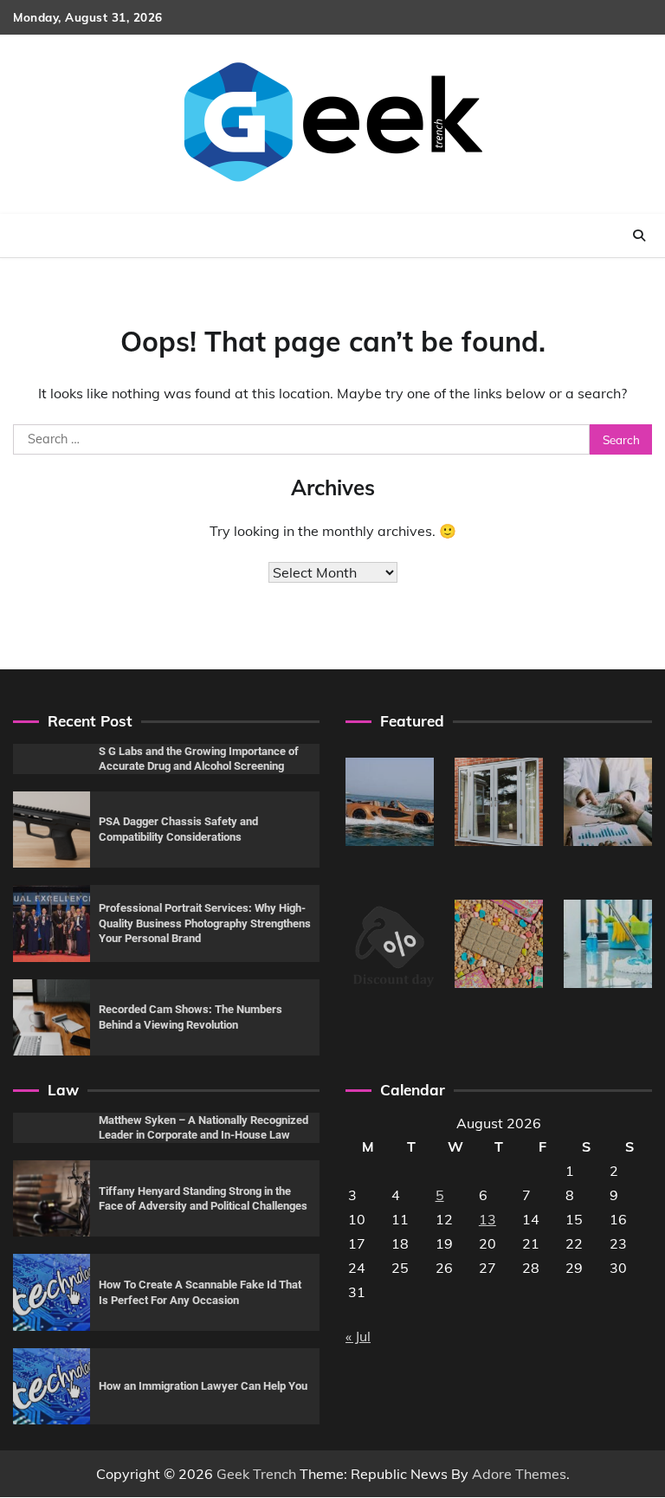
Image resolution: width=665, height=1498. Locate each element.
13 (487, 1219)
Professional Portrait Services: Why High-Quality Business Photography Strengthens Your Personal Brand (205, 923)
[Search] (639, 236)
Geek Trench (256, 1473)
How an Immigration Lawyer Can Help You (203, 1385)
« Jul (358, 1336)
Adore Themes (519, 1473)
